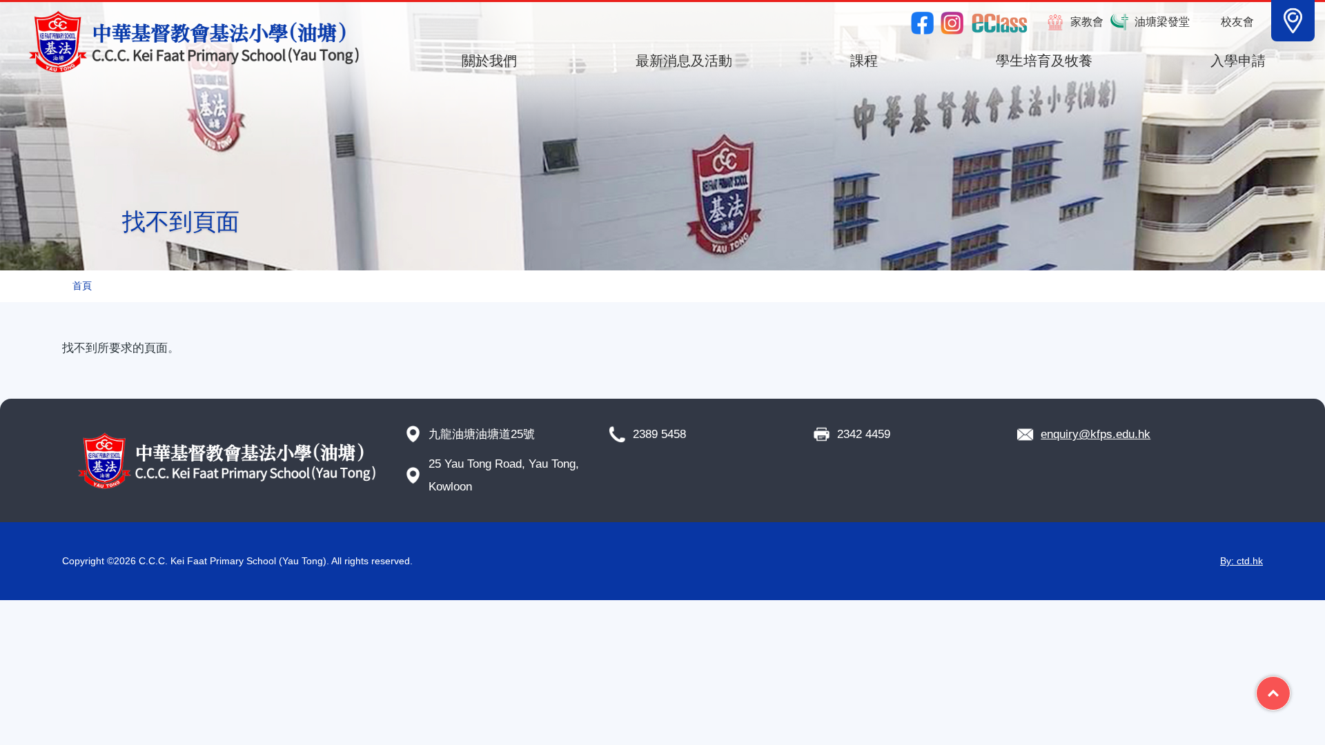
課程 (864, 60)
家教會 (1086, 22)
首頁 (82, 286)
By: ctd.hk (1241, 560)
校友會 (1237, 22)
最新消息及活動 (684, 60)
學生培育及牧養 (1044, 60)
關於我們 (489, 60)
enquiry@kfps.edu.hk (1095, 434)
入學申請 (1238, 60)
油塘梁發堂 (1162, 22)
